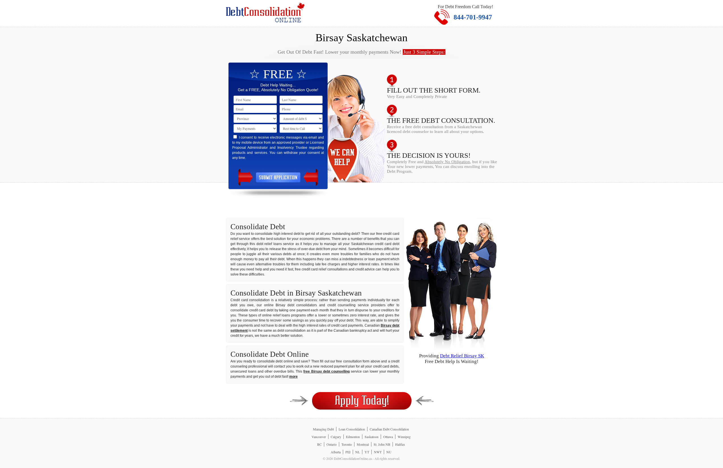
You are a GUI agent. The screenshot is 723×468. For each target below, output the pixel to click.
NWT (378, 452)
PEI (347, 452)
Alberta (336, 452)
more (293, 377)
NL (357, 452)
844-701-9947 (473, 17)
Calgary (336, 436)
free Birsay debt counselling (326, 371)
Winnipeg (404, 436)
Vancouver (319, 436)
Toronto (346, 444)
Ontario (331, 444)
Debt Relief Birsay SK (462, 355)
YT (367, 452)
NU (388, 452)
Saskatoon (371, 436)
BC (319, 444)
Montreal (363, 444)
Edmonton (353, 436)
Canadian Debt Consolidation (389, 429)
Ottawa (388, 436)
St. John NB (382, 444)
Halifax (400, 444)
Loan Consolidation (352, 429)
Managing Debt (323, 429)
